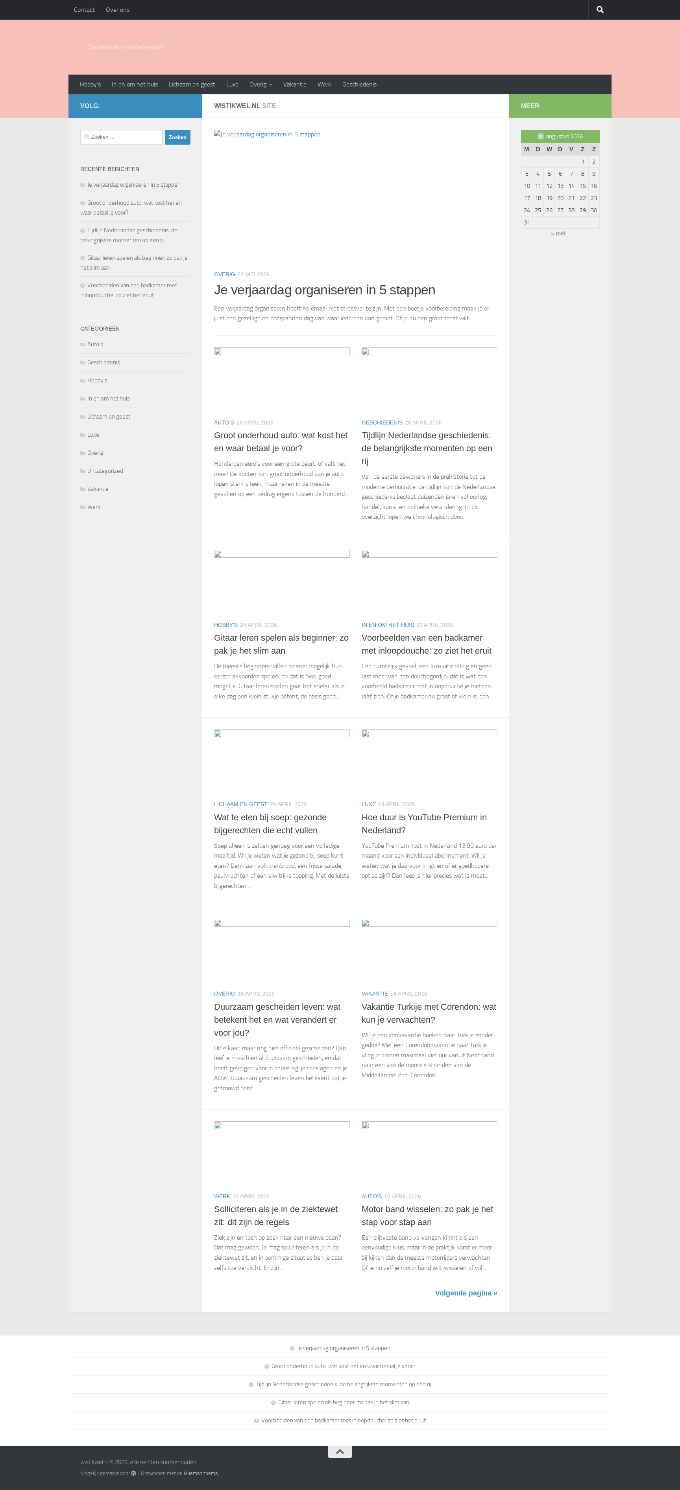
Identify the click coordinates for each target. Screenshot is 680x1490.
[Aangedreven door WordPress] (133, 1473)
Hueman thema (201, 1473)
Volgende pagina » (466, 1293)
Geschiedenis (359, 84)
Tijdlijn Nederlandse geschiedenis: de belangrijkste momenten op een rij (427, 448)
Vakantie (295, 84)
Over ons (117, 9)
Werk (324, 84)
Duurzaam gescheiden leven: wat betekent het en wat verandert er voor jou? (277, 1020)
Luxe (232, 84)
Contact (84, 9)
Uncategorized (105, 470)
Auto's (224, 422)
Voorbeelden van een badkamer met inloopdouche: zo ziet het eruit (343, 1420)
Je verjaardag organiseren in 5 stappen (324, 289)
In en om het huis (135, 84)
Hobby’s (90, 84)
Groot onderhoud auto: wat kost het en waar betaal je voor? (344, 1366)
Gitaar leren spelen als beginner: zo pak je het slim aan (343, 1402)
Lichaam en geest (192, 84)
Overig (257, 84)
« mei (558, 233)
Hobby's (226, 625)
